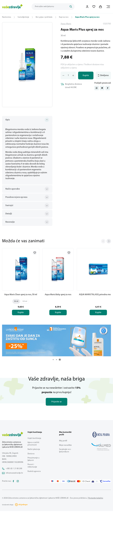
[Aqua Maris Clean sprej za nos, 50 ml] (20, 269)
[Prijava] (87, 6)
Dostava (31, 454)
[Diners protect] (97, 481)
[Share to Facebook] (107, 88)
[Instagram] (18, 481)
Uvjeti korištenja (34, 438)
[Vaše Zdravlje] (12, 6)
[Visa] (63, 481)
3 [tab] (60, 360)
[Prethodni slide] (103, 241)
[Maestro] (52, 481)
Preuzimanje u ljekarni (33, 459)
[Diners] (71, 481)
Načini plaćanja (34, 449)
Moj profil (63, 441)
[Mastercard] (57, 481)
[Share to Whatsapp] (96, 88)
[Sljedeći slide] (109, 241)
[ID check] (83, 481)
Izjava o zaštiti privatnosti (33, 443)
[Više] (56, 340)
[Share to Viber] (102, 88)
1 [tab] (53, 360)
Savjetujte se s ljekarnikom (65, 450)
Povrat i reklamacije (32, 465)
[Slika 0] (27, 64)
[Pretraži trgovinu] (70, 6)
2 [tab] (56, 360)
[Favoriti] (93, 6)
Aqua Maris (66, 24)
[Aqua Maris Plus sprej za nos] (101, 434)
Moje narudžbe (65, 445)
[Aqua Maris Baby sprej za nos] (58, 269)
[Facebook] (13, 481)
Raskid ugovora (34, 471)
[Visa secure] (93, 481)
